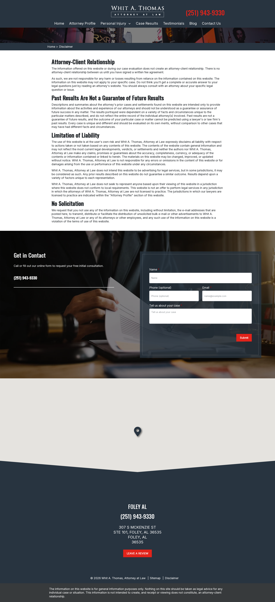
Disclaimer (172, 578)
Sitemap (155, 578)
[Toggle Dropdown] (130, 23)
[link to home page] (137, 11)
